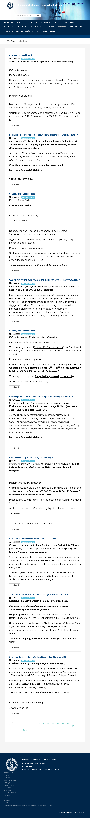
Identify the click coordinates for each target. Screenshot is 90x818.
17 (16, 730)
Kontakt (73, 27)
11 (53, 724)
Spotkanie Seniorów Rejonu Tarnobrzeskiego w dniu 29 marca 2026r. (39, 594)
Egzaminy (50, 27)
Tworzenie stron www (62, 812)
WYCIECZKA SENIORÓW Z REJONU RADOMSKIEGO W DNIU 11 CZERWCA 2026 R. (45, 280)
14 (68, 724)
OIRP (7, 41)
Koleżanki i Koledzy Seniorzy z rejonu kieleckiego (31, 457)
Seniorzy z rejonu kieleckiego (22, 55)
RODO (82, 27)
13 (63, 724)
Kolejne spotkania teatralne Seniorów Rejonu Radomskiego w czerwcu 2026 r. (43, 135)
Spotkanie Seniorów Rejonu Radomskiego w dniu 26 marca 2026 (37, 657)
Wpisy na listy (70, 22)
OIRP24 (29, 22)
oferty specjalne (43, 22)
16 (11, 730)
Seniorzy (62, 27)
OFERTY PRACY (36, 27)
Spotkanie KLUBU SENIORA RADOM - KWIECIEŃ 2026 (32, 539)
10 (48, 724)
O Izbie (20, 22)
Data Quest (72, 812)
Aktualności (9, 22)
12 (58, 724)
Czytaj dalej (14, 125)
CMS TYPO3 (81, 812)
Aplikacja (22, 27)
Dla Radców (9, 27)
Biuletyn (58, 22)
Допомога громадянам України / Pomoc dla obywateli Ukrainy (30, 31)
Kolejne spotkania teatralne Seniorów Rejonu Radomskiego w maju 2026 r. (42, 396)
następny (24, 730)
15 (73, 726)
